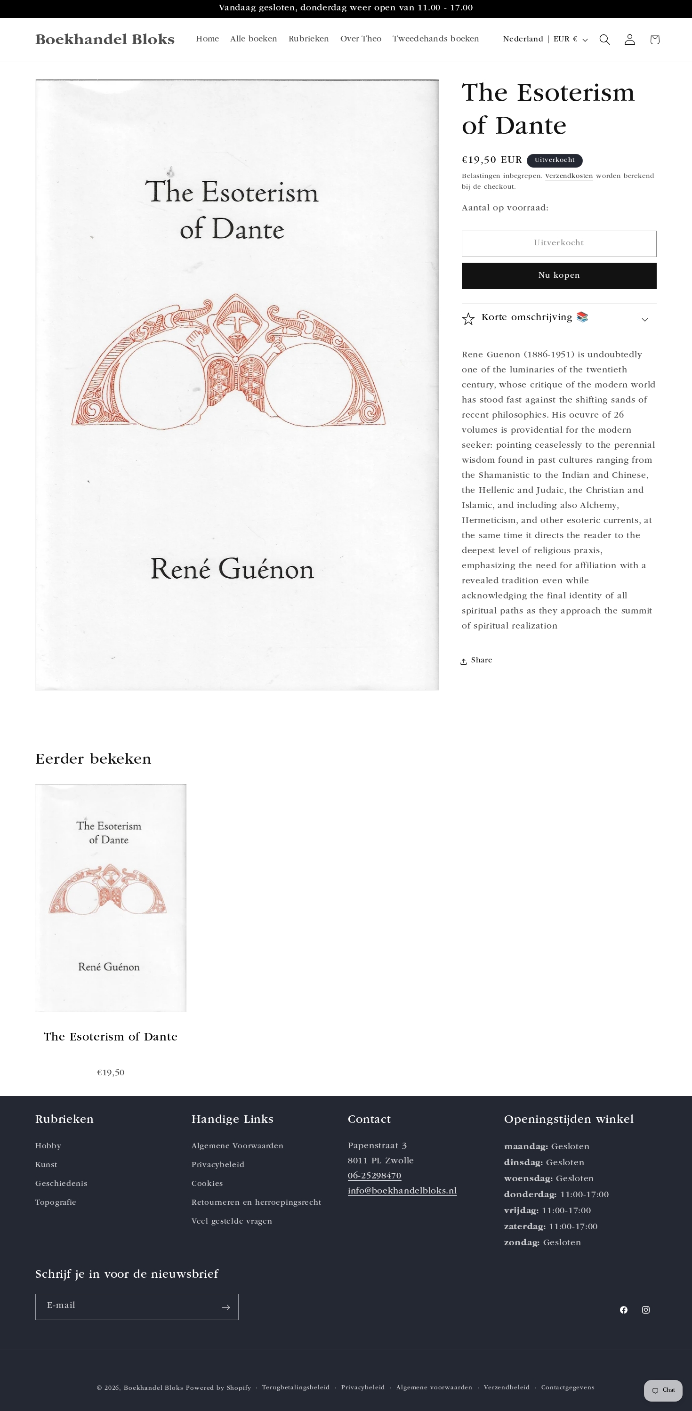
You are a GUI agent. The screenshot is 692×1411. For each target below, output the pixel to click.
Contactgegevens (568, 1388)
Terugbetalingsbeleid (296, 1388)
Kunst (46, 1165)
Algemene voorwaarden (434, 1388)
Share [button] (482, 661)
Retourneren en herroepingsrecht (256, 1203)
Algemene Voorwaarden (237, 1146)
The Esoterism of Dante (110, 1038)
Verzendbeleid (507, 1388)
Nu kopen (559, 276)
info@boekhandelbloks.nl (402, 1191)
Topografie (56, 1203)
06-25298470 (375, 1176)
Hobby (48, 1146)
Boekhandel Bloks (153, 1389)
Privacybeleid (218, 1165)
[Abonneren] (225, 1307)
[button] (605, 39)
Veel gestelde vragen (232, 1221)
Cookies (207, 1184)
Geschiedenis (61, 1184)
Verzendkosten (569, 177)
